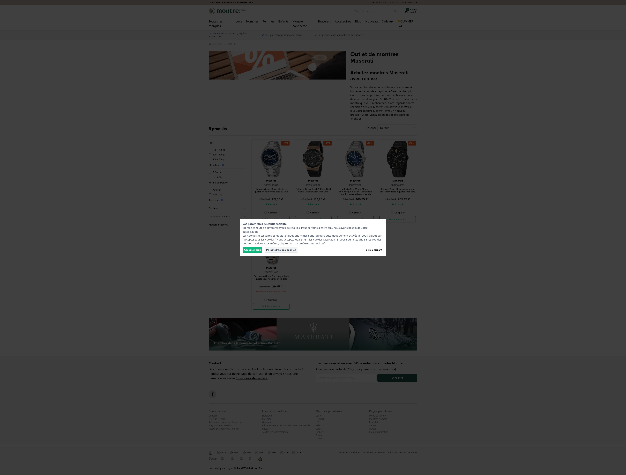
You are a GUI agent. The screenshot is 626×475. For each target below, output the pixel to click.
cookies (295, 228)
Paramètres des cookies (281, 250)
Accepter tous (252, 250)
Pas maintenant (373, 250)
